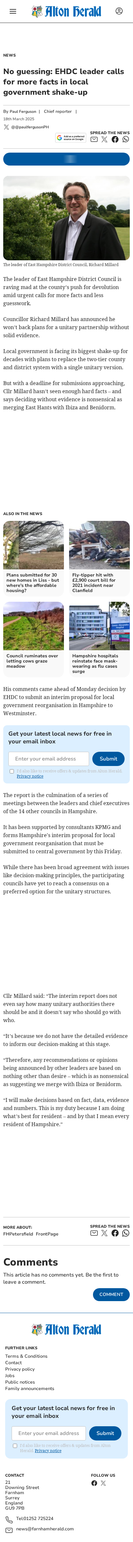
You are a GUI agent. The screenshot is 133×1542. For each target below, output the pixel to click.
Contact (13, 1363)
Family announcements (29, 1389)
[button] (13, 11)
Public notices (20, 1382)
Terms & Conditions (26, 1356)
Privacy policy (20, 1369)
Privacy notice (30, 776)
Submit (108, 758)
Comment (111, 1294)
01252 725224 (38, 1519)
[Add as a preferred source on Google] (70, 138)
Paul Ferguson (23, 111)
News (9, 55)
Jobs (10, 1376)
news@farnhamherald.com (45, 1529)
